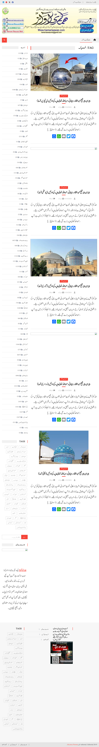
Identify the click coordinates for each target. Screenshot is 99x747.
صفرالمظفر (26, 287)
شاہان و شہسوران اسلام (23, 261)
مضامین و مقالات (24, 386)
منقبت (26, 401)
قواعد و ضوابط (46, 639)
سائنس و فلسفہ (25, 225)
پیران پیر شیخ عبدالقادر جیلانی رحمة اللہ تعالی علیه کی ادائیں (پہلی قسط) (63, 474)
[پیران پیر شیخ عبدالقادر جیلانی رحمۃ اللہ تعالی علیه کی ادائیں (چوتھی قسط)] (64, 165)
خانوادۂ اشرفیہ (25, 183)
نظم (27, 412)
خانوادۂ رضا (25, 188)
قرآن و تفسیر (25, 323)
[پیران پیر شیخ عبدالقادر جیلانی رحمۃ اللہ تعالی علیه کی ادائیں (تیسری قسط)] (64, 257)
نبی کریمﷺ (25, 407)
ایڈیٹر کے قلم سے (24, 110)
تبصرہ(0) (51, 107)
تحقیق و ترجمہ (25, 126)
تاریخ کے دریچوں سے (23, 115)
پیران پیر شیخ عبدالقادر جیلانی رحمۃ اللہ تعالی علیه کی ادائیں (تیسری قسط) (64, 286)
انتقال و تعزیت (25, 95)
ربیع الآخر (26, 204)
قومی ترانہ (26, 329)
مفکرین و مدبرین (24, 391)
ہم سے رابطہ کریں (45, 634)
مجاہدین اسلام (25, 365)
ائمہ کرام (26, 53)
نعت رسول (25, 417)
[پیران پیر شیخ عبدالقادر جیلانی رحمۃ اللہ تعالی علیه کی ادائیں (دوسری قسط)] (64, 353)
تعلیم (27, 136)
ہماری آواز (60, 107)
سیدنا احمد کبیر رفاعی (24, 245)
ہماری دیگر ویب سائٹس (77, 2)
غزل (27, 313)
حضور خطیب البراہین (24, 173)
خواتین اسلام (25, 193)
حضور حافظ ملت (24, 167)
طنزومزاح (26, 292)
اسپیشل (26, 64)
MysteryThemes (72, 744)
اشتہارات (26, 69)
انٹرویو (26, 100)
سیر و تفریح (25, 251)
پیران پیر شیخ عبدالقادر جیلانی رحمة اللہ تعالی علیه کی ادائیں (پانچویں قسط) (64, 101)
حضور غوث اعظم (64, 96)
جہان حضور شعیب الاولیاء (23, 152)
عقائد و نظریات (25, 303)
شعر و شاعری (25, 266)
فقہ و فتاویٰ (26, 318)
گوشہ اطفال (25, 339)
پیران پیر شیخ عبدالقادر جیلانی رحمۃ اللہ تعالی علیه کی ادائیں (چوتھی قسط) (64, 192)
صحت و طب (25, 282)
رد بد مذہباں (25, 214)
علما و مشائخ (26, 308)
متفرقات (26, 355)
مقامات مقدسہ (25, 396)
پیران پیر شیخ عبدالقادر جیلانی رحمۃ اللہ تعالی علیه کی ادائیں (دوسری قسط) (63, 384)
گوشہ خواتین (25, 344)
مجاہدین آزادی (25, 360)
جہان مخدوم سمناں (24, 157)
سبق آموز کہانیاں (24, 230)
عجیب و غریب (25, 297)
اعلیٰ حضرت (25, 79)
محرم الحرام (25, 370)
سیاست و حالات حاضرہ (23, 240)
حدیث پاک (25, 162)
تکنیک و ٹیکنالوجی (24, 141)
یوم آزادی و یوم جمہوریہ (23, 422)
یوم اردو (26, 427)
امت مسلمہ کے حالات (23, 89)
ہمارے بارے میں (45, 629)
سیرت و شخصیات (24, 256)
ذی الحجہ (26, 199)
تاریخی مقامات (25, 121)
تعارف (26, 131)
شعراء (26, 271)
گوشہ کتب (26, 349)
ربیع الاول (26, 209)
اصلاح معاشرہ (25, 74)
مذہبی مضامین (25, 375)
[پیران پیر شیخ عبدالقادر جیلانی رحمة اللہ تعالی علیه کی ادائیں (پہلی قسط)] (64, 447)
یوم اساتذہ (26, 433)
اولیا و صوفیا (26, 105)
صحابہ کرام (26, 277)
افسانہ (26, 84)
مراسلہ (26, 381)
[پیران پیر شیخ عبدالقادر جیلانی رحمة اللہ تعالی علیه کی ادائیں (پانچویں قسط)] (64, 72)
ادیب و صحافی (25, 58)
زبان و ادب (25, 219)
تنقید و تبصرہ (25, 147)
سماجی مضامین (25, 235)
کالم (27, 334)
